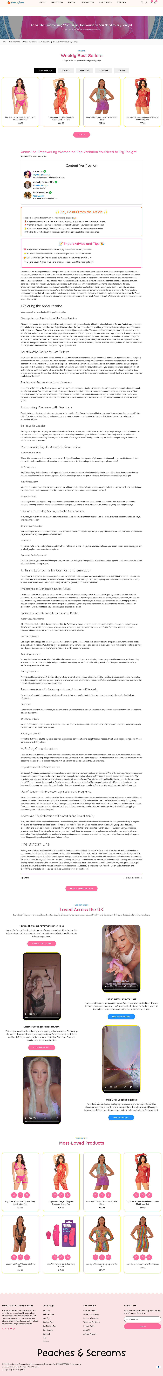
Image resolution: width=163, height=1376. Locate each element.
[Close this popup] (135, 653)
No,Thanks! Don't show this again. (112, 713)
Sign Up (110, 696)
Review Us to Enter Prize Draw (110, 705)
